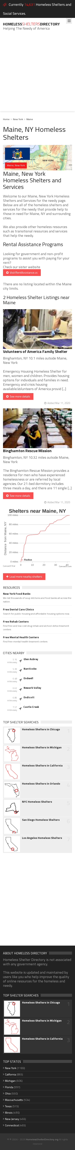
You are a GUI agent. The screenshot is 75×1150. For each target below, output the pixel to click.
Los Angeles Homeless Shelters (42, 838)
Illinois (9, 1112)
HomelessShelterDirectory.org (42, 1139)
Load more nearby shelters (25, 576)
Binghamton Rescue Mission (27, 451)
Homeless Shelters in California (42, 765)
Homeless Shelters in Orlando (41, 783)
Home (6, 119)
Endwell (28, 678)
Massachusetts (14, 1100)
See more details (19, 396)
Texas (8, 1106)
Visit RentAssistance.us (23, 272)
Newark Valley (32, 688)
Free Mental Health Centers (21, 637)
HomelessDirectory (31, 24)
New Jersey (12, 1119)
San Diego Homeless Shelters (41, 820)
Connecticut (12, 1125)
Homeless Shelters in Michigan (42, 747)
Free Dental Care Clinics (18, 609)
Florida (9, 1087)
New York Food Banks (16, 593)
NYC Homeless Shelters (37, 801)
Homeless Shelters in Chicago (41, 729)
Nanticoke (30, 668)
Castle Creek (31, 707)
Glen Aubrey (31, 659)
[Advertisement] (37, 74)
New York (18, 119)
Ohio (8, 1093)
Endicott (29, 697)
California (10, 1074)
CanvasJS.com (65, 566)
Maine (29, 119)
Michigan (10, 1081)
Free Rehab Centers (16, 621)
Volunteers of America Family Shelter (35, 351)
